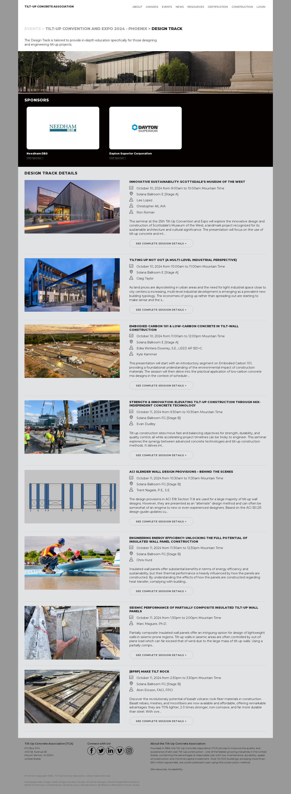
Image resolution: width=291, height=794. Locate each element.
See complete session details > (161, 243)
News (180, 6)
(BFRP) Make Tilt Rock (149, 671)
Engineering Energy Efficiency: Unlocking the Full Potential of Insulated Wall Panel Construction (188, 539)
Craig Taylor (145, 278)
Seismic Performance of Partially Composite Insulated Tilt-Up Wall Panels (193, 609)
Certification (218, 6)
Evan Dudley (146, 424)
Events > (34, 28)
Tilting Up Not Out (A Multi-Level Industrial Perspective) (183, 260)
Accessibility (175, 769)
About (137, 6)
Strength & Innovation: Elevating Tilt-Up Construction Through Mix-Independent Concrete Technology (195, 404)
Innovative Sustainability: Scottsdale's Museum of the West (187, 182)
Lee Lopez (145, 200)
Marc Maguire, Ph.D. (152, 624)
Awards (152, 6)
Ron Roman (146, 212)
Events (167, 6)
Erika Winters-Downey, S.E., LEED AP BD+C (169, 348)
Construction (242, 6)
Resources (195, 6)
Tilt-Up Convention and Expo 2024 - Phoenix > (98, 28)
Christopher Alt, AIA (151, 206)
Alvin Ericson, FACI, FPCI (155, 690)
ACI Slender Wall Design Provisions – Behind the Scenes (181, 472)
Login (261, 6)
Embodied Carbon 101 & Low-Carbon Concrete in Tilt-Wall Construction (184, 328)
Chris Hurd (144, 560)
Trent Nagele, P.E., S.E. (153, 490)
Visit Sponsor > (35, 157)
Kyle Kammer (147, 354)
